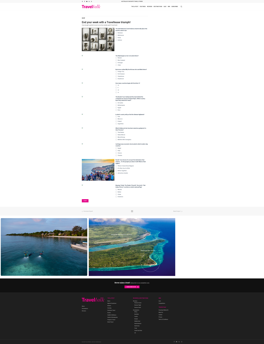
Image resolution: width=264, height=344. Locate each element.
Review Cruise (137, 302)
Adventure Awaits (123, 173)
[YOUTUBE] (86, 1)
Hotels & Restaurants (112, 317)
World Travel (110, 322)
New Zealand (121, 60)
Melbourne (121, 35)
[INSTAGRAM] (91, 1)
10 (118, 90)
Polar (135, 328)
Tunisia (120, 155)
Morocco (120, 119)
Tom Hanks (121, 132)
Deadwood (121, 78)
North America (137, 323)
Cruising (109, 308)
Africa (135, 311)
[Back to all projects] (132, 210)
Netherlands (121, 105)
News (83, 306)
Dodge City (121, 71)
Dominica (120, 196)
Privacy (160, 317)
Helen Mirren (121, 134)
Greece (120, 153)
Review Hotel (137, 307)
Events (109, 312)
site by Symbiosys (96, 341)
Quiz (160, 301)
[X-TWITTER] (82, 1)
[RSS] (89, 1)
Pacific (136, 316)
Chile (119, 65)
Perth (119, 37)
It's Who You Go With (124, 168)
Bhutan (120, 189)
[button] (132, 286)
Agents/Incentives (111, 303)
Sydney (120, 40)
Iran (119, 116)
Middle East (137, 321)
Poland (120, 121)
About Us (161, 312)
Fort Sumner (121, 74)
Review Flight (137, 305)
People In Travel (111, 319)
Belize (119, 192)
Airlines (109, 305)
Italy (119, 150)
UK (135, 332)
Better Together (122, 170)
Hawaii (120, 58)
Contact (160, 314)
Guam (119, 194)
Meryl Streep (121, 137)
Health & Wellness (111, 315)
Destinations (85, 308)
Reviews (84, 311)
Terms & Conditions (163, 319)
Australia (136, 314)
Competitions (162, 303)
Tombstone (121, 76)
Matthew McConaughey (124, 139)
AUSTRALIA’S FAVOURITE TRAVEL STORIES (132, 1)
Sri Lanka (120, 102)
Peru (119, 110)
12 (118, 85)
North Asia (136, 325)
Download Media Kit (163, 310)
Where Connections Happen (126, 166)
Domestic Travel (111, 310)
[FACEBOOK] (84, 1)
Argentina (120, 123)
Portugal (120, 62)
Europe (136, 318)
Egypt (119, 107)
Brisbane (120, 33)
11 (118, 92)
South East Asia (138, 330)
